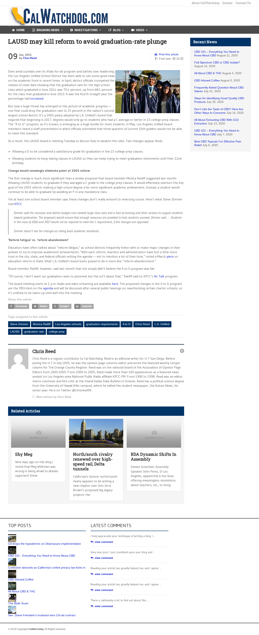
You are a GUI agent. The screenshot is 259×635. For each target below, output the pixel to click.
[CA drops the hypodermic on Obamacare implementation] (12, 535)
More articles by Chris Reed (53, 396)
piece (170, 256)
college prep (57, 331)
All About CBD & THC (207, 73)
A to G (127, 324)
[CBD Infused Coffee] (12, 571)
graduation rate (34, 331)
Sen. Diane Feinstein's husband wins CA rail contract (41, 615)
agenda (48, 288)
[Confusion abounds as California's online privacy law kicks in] (12, 559)
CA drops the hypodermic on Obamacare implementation (44, 543)
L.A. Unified (162, 324)
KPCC (18, 204)
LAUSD (14, 331)
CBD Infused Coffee (207, 80)
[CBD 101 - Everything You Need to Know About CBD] (12, 547)
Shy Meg (23, 454)
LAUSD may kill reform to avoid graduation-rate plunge (87, 41)
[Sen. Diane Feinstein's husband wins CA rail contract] (12, 607)
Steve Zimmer (19, 324)
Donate (227, 3)
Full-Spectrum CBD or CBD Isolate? (217, 62)
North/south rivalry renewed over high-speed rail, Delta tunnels (93, 461)
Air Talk (159, 276)
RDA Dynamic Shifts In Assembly (153, 457)
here (115, 284)
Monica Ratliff (41, 324)
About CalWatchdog (205, 3)
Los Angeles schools (68, 324)
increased (36, 98)
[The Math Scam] (12, 595)
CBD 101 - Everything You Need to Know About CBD (41, 555)
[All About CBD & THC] (12, 583)
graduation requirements (102, 324)
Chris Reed (30, 58)
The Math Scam (18, 603)
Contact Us (243, 3)
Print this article (168, 54)
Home (20, 30)
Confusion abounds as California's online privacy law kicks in (46, 567)
